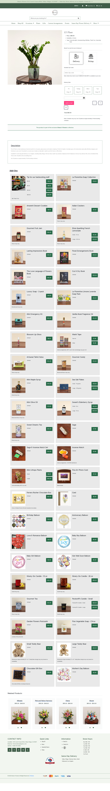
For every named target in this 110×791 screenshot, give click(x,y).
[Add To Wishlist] (66, 107)
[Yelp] (28, 750)
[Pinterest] (23, 750)
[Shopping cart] (90, 727)
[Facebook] (14, 750)
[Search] (78, 18)
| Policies (31, 775)
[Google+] (10, 750)
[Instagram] (19, 750)
